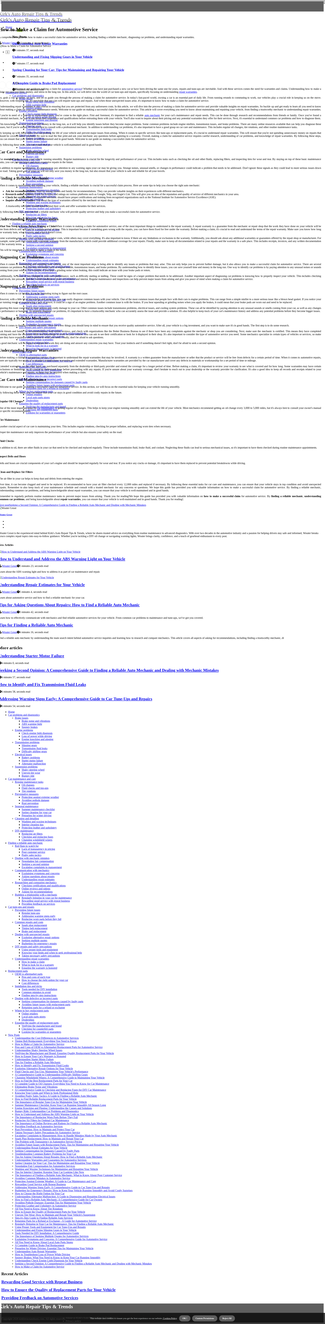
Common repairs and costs (29, 922)
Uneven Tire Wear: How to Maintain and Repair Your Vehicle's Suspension (55, 1214)
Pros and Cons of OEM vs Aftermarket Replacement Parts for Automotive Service (59, 1047)
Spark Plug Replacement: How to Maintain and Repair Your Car (49, 1138)
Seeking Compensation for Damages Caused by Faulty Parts (47, 1150)
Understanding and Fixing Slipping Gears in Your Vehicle (46, 1230)
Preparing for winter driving (36, 815)
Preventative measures (27, 794)
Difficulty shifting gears (34, 751)
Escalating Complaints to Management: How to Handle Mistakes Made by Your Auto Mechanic (66, 1135)
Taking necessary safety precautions (41, 955)
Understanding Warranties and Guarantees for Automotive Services (50, 1160)
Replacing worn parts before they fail (41, 919)
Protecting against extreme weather (40, 797)
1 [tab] (7, 52)
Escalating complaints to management (42, 867)
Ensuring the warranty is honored (39, 967)
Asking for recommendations (37, 891)
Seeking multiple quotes (34, 940)
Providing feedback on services (38, 903)
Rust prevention (30, 803)
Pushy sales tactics (31, 855)
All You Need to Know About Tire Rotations (39, 1208)
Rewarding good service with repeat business (46, 900)
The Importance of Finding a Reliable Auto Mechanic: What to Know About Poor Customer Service (68, 1175)
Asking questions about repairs (38, 876)
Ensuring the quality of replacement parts (37, 1022)
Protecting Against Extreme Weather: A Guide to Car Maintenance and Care (55, 1181)
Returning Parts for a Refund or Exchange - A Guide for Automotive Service (56, 1220)
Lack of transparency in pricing (38, 849)
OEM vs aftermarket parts (28, 974)
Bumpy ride (28, 775)
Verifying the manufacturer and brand (42, 1025)
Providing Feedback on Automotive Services (39, 1126)
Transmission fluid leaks (34, 748)
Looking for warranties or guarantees (41, 1031)
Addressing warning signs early (38, 916)
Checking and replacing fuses (37, 836)
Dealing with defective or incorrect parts (36, 998)
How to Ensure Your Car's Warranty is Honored (40, 1056)
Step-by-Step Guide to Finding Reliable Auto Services (44, 1217)
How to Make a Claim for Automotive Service (39, 1044)
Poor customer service (33, 852)
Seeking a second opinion (35, 864)
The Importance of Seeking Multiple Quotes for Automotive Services (52, 1236)
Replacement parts (18, 970)
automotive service (72, 88)
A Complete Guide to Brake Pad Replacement (39, 1245)
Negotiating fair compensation (38, 861)
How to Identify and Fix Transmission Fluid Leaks (42, 1065)
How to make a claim (33, 961)
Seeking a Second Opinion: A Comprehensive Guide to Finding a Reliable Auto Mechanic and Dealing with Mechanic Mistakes (83, 1263)
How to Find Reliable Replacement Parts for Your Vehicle (46, 1099)
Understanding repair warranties (37, 21)
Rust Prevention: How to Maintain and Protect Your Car (45, 1129)
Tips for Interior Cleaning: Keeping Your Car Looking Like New (49, 1172)
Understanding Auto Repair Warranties (35, 1251)
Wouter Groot (9, 42)
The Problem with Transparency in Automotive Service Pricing (48, 1141)
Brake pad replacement (34, 931)
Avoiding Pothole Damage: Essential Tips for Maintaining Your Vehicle (53, 1202)
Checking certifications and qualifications (44, 885)
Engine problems (24, 730)
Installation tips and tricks (28, 986)
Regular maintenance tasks (29, 781)
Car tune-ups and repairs (10, 21)
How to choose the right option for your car (45, 980)
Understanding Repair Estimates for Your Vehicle (41, 1147)
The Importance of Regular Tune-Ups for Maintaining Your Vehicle (51, 1102)
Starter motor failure (32, 760)
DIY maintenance (24, 830)
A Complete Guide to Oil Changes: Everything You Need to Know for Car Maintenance (62, 1083)
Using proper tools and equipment (40, 949)
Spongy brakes (30, 727)
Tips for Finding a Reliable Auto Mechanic (38, 1062)
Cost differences (30, 983)
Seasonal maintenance (26, 806)
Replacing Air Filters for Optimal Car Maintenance (42, 1120)
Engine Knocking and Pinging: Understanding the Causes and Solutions (53, 1108)
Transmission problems (27, 742)
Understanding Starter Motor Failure (34, 1059)
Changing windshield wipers (37, 839)
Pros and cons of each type (36, 977)
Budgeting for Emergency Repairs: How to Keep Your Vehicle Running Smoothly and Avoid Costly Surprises (74, 1190)
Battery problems (31, 757)
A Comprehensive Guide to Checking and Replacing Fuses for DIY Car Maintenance (60, 1089)
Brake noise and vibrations (36, 721)
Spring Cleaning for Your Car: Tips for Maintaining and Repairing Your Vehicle (57, 1163)
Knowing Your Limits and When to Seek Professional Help (46, 1092)
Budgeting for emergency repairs (39, 943)
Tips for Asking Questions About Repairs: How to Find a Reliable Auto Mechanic (58, 1156)
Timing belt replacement (34, 928)
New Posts (14, 1035)
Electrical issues (23, 754)
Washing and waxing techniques (39, 821)
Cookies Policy (169, 1318)
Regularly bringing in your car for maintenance (47, 897)
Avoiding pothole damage (35, 800)
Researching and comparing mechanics (36, 882)
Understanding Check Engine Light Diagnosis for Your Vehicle (48, 1260)
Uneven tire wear (31, 772)
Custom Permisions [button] (205, 1318)
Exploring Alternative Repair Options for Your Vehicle (44, 1068)
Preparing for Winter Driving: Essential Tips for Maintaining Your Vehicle (54, 1248)
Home (11, 711)
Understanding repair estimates (38, 879)
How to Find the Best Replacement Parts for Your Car (43, 1080)
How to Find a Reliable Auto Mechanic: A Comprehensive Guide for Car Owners (58, 1199)
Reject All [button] (227, 1318)
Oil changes (28, 785)
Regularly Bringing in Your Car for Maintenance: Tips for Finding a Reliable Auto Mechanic (64, 1224)
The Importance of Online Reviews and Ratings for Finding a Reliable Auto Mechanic (61, 1123)
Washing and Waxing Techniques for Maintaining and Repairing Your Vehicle (56, 1169)
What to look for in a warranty (38, 964)
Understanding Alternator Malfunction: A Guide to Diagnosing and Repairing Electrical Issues (65, 1196)
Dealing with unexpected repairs (32, 934)
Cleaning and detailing (27, 818)
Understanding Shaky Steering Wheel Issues (38, 1050)
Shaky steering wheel (33, 769)
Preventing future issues (27, 910)
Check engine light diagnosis (37, 733)
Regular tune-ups (31, 913)
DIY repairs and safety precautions (33, 946)
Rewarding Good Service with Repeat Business (40, 1184)
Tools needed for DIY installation (39, 989)
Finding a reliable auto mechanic (25, 842)
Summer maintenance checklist (38, 809)
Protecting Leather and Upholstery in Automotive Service (45, 1205)
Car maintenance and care (22, 778)
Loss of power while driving (37, 736)
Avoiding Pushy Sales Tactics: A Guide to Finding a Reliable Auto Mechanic (56, 1095)
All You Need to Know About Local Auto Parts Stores (44, 1242)
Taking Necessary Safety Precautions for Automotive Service (47, 1132)
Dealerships (28, 1019)
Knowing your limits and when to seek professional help (52, 952)
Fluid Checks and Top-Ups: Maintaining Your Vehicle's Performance (51, 1071)
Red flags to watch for (27, 846)
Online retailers (30, 1013)
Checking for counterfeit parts (37, 1028)
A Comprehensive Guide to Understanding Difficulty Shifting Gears (51, 1074)
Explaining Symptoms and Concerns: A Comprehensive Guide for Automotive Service (61, 1239)
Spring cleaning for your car (37, 812)
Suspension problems (26, 766)
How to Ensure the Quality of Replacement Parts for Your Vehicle (50, 1211)
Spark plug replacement (34, 925)
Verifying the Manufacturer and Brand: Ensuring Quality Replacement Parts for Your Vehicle (64, 1053)
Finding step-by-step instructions (39, 995)
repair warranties (188, 91)
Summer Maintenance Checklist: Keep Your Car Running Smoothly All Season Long (60, 1105)
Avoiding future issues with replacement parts (46, 1004)
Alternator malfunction (34, 763)
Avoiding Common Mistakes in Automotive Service (42, 1178)
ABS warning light (32, 724)
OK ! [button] (184, 1318)
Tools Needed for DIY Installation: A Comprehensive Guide (47, 1233)
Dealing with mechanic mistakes (32, 858)
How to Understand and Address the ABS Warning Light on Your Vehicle (54, 1114)
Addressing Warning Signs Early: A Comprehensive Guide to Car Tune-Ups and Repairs (62, 1187)
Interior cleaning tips (33, 824)
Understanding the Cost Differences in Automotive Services (47, 1038)
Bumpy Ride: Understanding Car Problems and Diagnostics (47, 1111)
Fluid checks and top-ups (35, 788)
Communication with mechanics (32, 870)
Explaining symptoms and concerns (41, 873)
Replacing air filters (32, 833)
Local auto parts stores (34, 1016)
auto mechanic (152, 115)
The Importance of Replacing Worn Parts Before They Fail (46, 1117)
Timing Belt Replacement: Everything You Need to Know (46, 1041)
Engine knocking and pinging (37, 739)
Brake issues (21, 717)
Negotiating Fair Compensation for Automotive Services (45, 1166)
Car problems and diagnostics (24, 714)
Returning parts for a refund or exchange (43, 1007)
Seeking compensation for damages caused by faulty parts (52, 1001)
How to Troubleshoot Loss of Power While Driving (42, 1254)
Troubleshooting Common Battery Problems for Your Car (45, 1153)
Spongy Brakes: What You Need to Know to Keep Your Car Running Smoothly (57, 1257)
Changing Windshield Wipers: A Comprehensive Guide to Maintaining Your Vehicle (60, 1077)
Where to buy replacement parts (32, 1010)
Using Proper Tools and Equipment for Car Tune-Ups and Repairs (50, 1227)
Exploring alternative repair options (40, 937)
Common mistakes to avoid (36, 992)
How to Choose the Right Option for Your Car (39, 1193)
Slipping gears (29, 745)
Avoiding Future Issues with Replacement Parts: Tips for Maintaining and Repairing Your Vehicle (67, 1144)
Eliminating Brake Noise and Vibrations (36, 1086)
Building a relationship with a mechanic (36, 894)
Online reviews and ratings (36, 888)
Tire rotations (29, 791)
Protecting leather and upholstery (39, 827)
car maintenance (46, 407)
